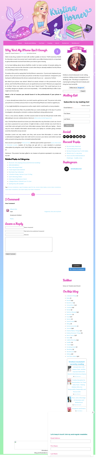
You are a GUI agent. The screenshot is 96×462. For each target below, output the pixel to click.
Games (69, 319)
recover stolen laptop (41, 187)
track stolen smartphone (34, 189)
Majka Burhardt (77, 404)
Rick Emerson (77, 376)
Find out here (26, 142)
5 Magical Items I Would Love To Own (20, 181)
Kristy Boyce (79, 410)
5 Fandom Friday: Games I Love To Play (20, 174)
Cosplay (49, 43)
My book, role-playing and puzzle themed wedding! (24, 162)
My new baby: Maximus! (74, 146)
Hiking (68, 323)
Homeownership (72, 326)
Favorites (69, 314)
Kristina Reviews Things (74, 333)
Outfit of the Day (71, 340)
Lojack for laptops (23, 187)
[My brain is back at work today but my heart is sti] (76, 210)
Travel (69, 344)
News (68, 337)
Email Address (68, 107)
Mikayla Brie (13, 209)
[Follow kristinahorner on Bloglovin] (77, 88)
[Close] (93, 412)
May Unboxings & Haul (15, 167)
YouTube (41, 43)
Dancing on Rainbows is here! (18, 179)
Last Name (67, 119)
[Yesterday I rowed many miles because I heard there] (76, 180)
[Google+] (70, 137)
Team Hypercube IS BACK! (17, 169)
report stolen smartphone (11, 189)
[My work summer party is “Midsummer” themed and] (76, 240)
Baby (68, 298)
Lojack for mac (31, 187)
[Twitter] (77, 137)
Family (68, 309)
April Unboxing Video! (15, 176)
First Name (67, 113)
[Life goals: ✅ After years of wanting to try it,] (76, 256)
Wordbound (75, 43)
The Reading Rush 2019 (74, 148)
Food (68, 316)
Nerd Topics (23, 53)
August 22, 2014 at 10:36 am (52, 211)
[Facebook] (67, 137)
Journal (69, 328)
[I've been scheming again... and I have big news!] (76, 225)
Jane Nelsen (77, 394)
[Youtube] (80, 137)
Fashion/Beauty (71, 312)
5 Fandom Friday (71, 296)
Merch (57, 43)
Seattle (69, 342)
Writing (69, 354)
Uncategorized (71, 347)
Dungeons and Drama (78, 408)
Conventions (70, 305)
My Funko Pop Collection (16, 172)
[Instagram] (83, 137)
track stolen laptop (23, 189)
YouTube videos (71, 356)
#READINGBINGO (14, 165)
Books (68, 300)
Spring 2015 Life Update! (16, 183)
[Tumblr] (74, 137)
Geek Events (70, 321)
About (20, 43)
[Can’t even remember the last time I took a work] (76, 195)
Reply (12, 218)
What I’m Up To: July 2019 (74, 153)
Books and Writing (30, 43)
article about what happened (43, 118)
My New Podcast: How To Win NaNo (77, 151)
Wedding (69, 349)
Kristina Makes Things (73, 330)
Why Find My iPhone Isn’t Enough (26, 50)
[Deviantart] (64, 137)
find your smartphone (13, 187)
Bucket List (65, 43)
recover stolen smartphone (54, 187)
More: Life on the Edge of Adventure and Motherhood (79, 400)
